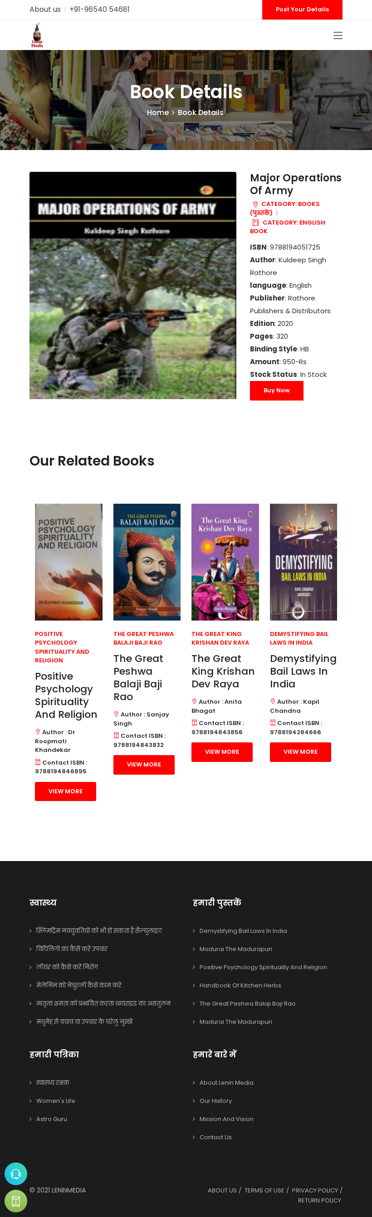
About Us (222, 1190)
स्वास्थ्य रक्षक (52, 1082)
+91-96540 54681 (99, 9)
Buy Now (277, 390)
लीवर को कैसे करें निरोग (67, 967)
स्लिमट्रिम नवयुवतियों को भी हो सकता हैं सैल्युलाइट (99, 931)
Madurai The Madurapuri (236, 949)
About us (45, 9)
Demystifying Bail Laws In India (303, 671)
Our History (216, 1101)
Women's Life (55, 1101)
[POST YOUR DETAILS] (16, 1201)
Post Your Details (302, 9)
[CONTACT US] (16, 1173)
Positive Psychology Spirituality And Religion (66, 695)
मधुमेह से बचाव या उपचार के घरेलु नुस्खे (84, 1021)
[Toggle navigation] (338, 36)
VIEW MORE (66, 791)
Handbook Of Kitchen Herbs (240, 985)
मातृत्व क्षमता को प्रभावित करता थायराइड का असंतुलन (103, 1003)
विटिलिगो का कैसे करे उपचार (72, 949)
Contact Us (216, 1137)
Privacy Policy (315, 1190)
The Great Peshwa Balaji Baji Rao (138, 677)
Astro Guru (51, 1119)
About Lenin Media (227, 1082)
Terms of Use (264, 1190)
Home (158, 112)
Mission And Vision (227, 1119)
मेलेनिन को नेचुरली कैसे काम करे (79, 985)
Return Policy (319, 1200)
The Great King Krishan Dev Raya (223, 671)
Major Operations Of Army (296, 184)
